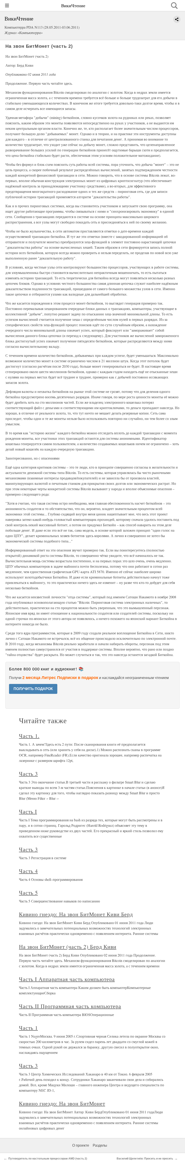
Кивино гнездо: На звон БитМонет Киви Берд (76, 914)
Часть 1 (28, 1027)
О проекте (80, 1145)
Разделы (100, 1145)
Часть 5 (28, 892)
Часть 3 (28, 773)
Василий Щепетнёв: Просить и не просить (145, 1158)
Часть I (28, 811)
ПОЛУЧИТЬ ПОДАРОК (33, 689)
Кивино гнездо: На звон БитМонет (62, 1103)
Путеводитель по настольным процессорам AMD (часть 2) (47, 1158)
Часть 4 (28, 871)
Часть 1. (29, 735)
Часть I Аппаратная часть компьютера (67, 979)
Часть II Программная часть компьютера (70, 1006)
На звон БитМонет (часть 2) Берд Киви (67, 946)
